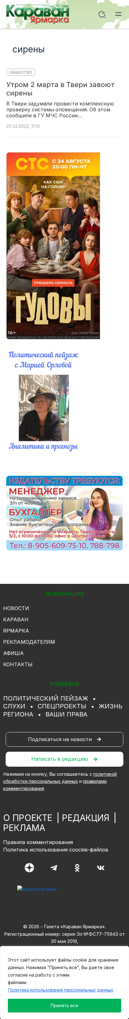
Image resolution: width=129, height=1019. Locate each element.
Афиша (13, 653)
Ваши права (66, 714)
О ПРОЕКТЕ (27, 818)
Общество (20, 72)
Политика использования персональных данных (60, 989)
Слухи (14, 706)
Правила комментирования (38, 842)
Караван (15, 619)
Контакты (18, 664)
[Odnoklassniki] (77, 868)
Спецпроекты (62, 706)
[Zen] (29, 867)
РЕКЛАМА (24, 827)
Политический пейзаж (45, 698)
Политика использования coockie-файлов (55, 850)
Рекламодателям (29, 642)
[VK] (101, 868)
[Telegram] (54, 868)
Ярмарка (16, 631)
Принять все (64, 1005)
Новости (16, 608)
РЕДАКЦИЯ (85, 818)
